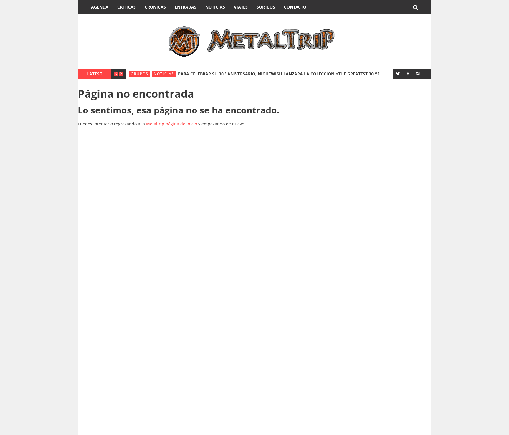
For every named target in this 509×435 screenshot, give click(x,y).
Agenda (99, 7)
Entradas (185, 7)
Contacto (295, 7)
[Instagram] (417, 73)
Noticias (215, 7)
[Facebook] (408, 73)
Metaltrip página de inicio (171, 124)
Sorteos (266, 7)
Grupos (139, 73)
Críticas (126, 7)
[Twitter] (398, 73)
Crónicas (155, 7)
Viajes (241, 7)
